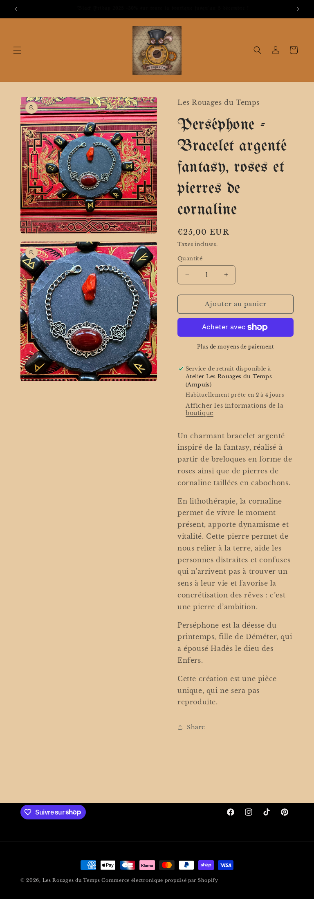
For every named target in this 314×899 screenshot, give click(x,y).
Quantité (189, 258)
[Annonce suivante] (298, 9)
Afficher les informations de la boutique (235, 409)
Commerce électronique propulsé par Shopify (159, 880)
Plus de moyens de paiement (235, 347)
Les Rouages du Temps (71, 880)
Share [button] (196, 727)
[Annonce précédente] (16, 9)
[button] (17, 50)
